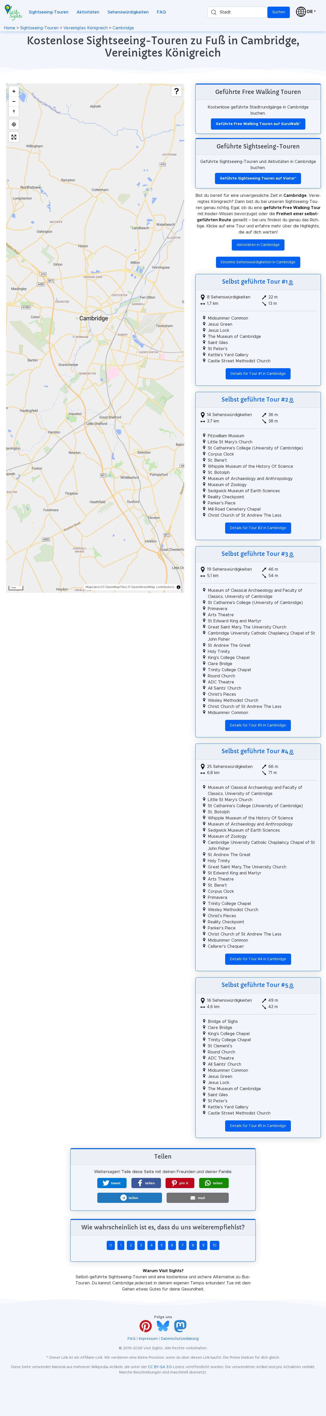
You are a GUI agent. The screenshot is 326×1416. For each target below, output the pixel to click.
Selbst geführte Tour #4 (255, 751)
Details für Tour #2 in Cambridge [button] (258, 528)
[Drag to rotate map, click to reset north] (14, 111)
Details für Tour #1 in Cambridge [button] (258, 374)
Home (9, 28)
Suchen (278, 12)
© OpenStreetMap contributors (151, 586)
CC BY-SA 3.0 (160, 1367)
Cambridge (123, 28)
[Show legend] (176, 91)
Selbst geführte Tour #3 (255, 553)
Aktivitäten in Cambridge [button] (258, 245)
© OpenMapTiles (114, 586)
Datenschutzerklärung (180, 1339)
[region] (95, 338)
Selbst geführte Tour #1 (255, 281)
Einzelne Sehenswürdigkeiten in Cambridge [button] (258, 262)
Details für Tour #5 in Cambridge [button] (258, 1126)
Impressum (148, 1339)
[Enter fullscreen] (14, 137)
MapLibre (93, 586)
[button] (112, 1183)
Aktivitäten (88, 12)
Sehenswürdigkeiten (128, 12)
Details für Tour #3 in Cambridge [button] (258, 725)
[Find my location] (14, 124)
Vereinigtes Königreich (85, 28)
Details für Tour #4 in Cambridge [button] (258, 959)
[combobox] (237, 12)
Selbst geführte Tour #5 (255, 984)
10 (214, 1245)
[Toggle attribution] (178, 587)
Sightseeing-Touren (49, 12)
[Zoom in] (14, 91)
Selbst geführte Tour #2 (255, 399)
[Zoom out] (14, 101)
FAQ (161, 12)
